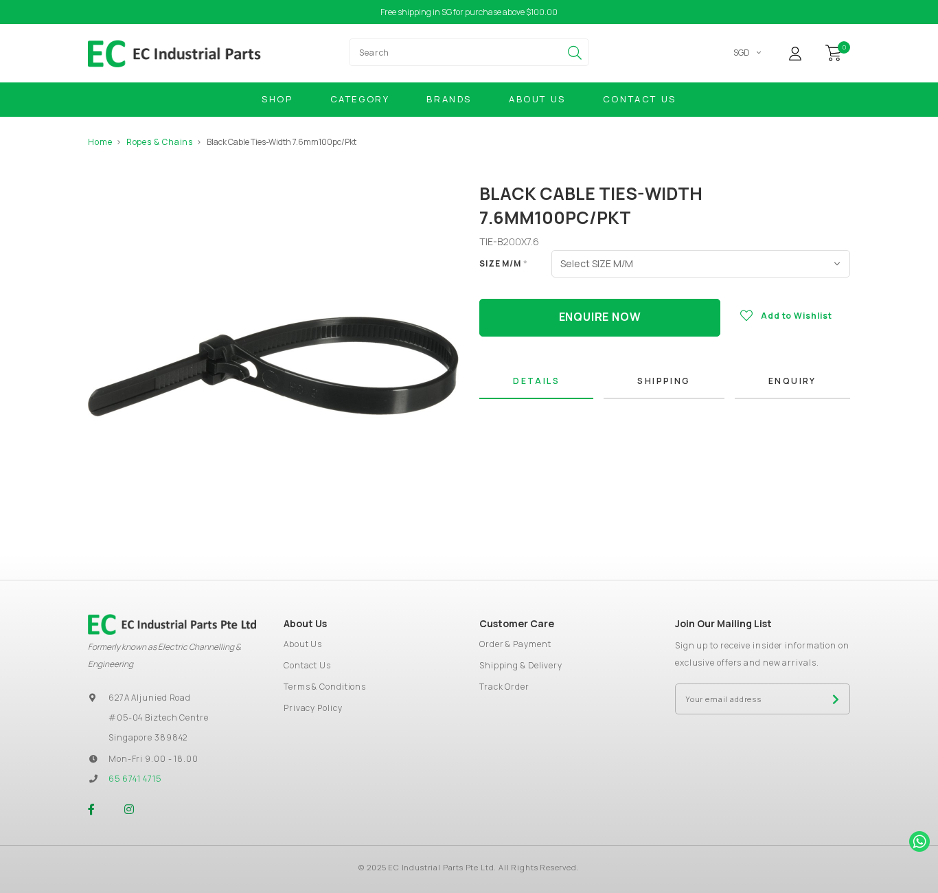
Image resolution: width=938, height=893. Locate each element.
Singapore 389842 (147, 737)
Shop (277, 99)
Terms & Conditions (325, 686)
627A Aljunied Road (149, 697)
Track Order (504, 686)
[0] (833, 51)
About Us (537, 99)
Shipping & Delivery (520, 665)
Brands (449, 99)
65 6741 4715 (134, 778)
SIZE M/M (503, 263)
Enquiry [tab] (792, 381)
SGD (741, 52)
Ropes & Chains (160, 142)
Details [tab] (536, 381)
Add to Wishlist (796, 315)
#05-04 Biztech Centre (158, 717)
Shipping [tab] (663, 381)
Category (360, 99)
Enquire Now (600, 316)
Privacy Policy (313, 708)
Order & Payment (515, 644)
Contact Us (639, 99)
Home (100, 142)
